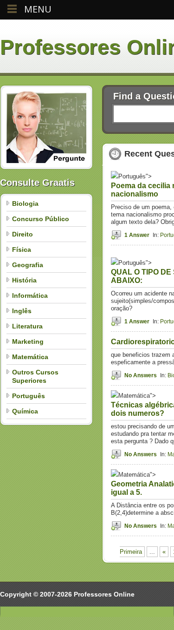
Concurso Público (40, 219)
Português (28, 396)
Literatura (27, 326)
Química (25, 411)
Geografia (27, 265)
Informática (30, 295)
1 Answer (136, 235)
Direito (22, 234)
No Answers (140, 375)
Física (21, 249)
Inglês (22, 311)
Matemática (30, 357)
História (24, 280)
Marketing (28, 341)
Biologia (25, 203)
